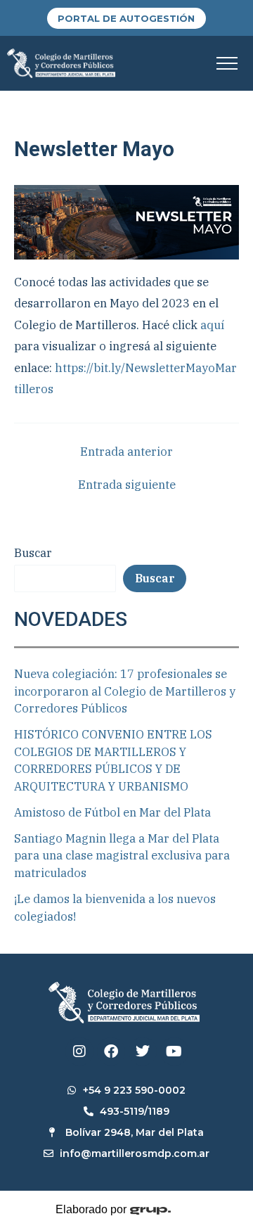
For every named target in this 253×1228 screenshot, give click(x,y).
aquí (212, 325)
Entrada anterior (126, 451)
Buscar (33, 553)
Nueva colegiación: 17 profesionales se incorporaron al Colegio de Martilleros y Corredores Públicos (124, 691)
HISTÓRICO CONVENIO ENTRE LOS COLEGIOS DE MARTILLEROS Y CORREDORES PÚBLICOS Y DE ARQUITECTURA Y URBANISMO (113, 760)
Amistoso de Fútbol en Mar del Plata (112, 812)
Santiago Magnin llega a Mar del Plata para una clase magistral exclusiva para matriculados (122, 856)
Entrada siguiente (127, 484)
